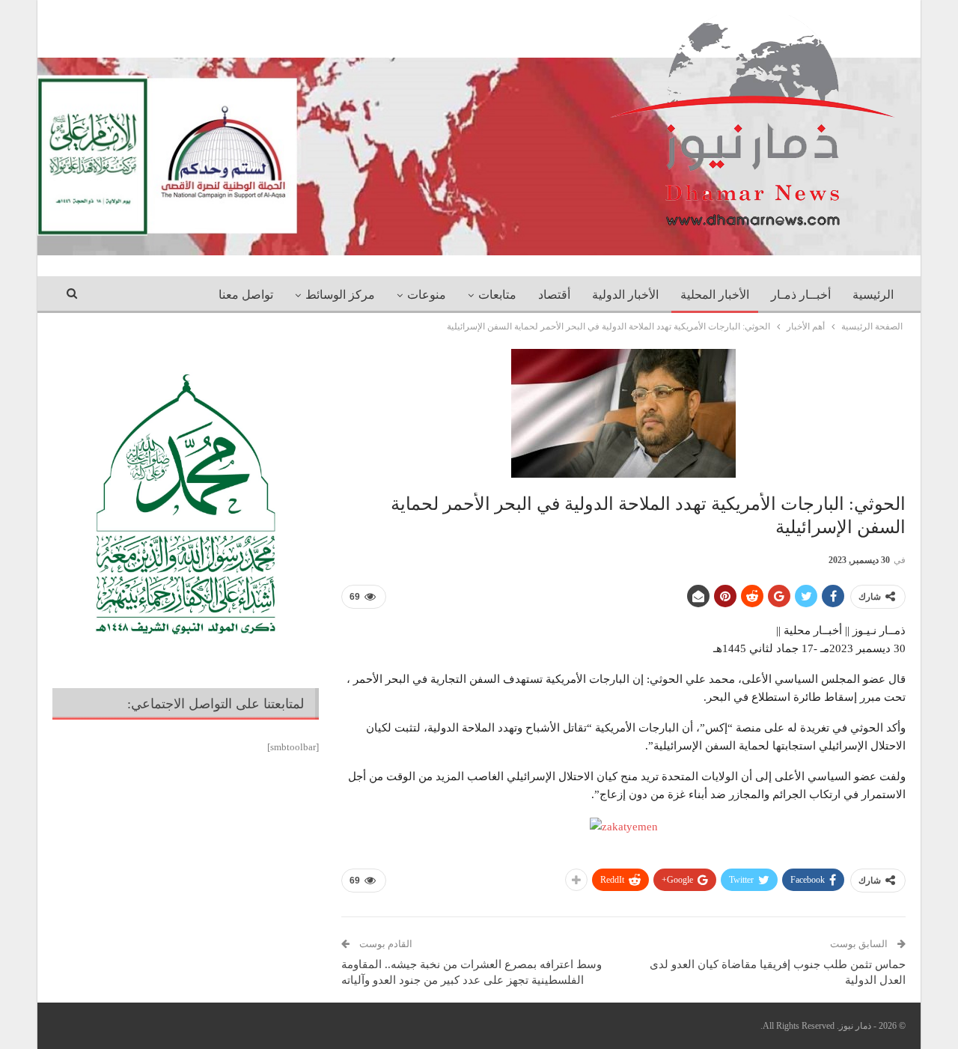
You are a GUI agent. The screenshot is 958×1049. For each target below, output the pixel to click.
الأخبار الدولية (625, 294)
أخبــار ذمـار (801, 294)
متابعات (497, 294)
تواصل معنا (246, 294)
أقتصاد (554, 294)
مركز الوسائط (340, 294)
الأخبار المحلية (714, 294)
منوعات (426, 294)
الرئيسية (873, 294)
